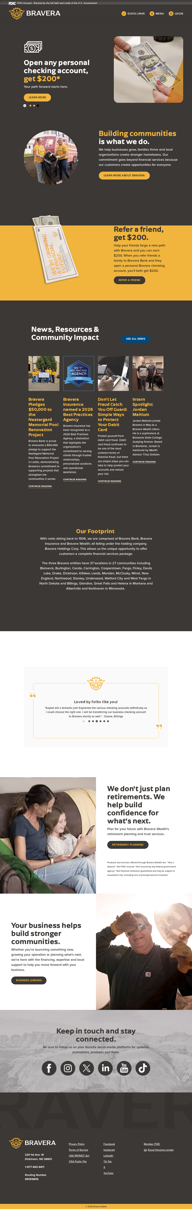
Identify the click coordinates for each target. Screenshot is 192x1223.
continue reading (40, 488)
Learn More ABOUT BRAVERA (124, 178)
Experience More (41, 101)
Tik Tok (121, 1164)
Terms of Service (78, 1152)
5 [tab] (104, 723)
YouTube (121, 1175)
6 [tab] (108, 723)
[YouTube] (124, 1070)
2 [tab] (34, 108)
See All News (135, 341)
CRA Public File (86, 1164)
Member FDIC (152, 1146)
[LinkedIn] (105, 1070)
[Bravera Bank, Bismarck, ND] (34, 13)
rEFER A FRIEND (129, 282)
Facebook (121, 1146)
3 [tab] (38, 108)
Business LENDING (29, 983)
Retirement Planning (128, 847)
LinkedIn (121, 1158)
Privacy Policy (86, 1146)
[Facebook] (49, 1070)
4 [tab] (100, 723)
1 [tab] (30, 108)
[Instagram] (67, 1070)
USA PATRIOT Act (79, 1158)
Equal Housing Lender (161, 1152)
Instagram (121, 1152)
